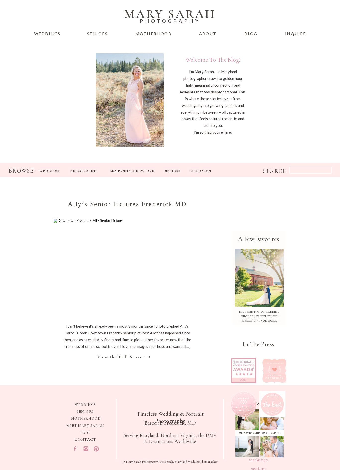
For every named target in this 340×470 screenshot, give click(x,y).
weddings (258, 460)
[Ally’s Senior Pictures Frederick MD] (127, 268)
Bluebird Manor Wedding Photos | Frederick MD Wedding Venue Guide (259, 316)
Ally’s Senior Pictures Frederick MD (127, 204)
